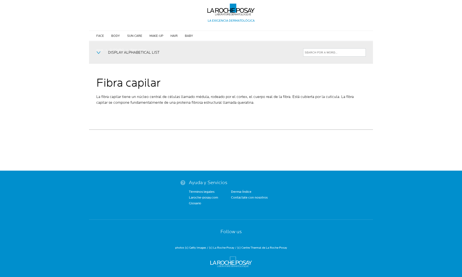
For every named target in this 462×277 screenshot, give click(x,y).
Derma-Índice (241, 192)
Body (115, 36)
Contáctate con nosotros (249, 198)
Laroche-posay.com (203, 198)
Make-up (156, 36)
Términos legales (201, 192)
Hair (174, 36)
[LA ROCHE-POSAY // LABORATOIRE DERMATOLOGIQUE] (231, 8)
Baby (189, 36)
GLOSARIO (117, 50)
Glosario (195, 204)
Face (100, 36)
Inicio (99, 50)
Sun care (134, 36)
